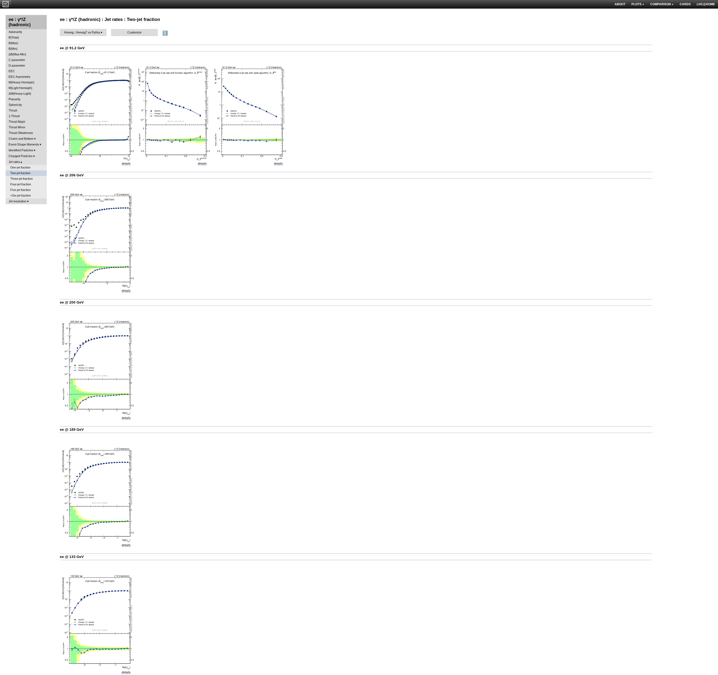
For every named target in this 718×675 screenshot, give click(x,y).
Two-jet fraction (20, 173)
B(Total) (14, 37)
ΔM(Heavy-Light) (20, 93)
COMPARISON (660, 4)
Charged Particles (21, 156)
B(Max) (13, 43)
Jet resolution (17, 201)
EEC (12, 71)
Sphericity (15, 104)
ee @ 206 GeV (72, 175)
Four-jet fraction (20, 184)
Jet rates (14, 161)
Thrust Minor (17, 127)
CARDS (685, 4)
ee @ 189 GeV (72, 429)
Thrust (13, 110)
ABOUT (620, 4)
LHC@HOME (706, 4)
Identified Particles (21, 150)
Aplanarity (15, 31)
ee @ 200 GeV (72, 302)
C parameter (17, 60)
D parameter (17, 65)
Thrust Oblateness (21, 132)
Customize (134, 32)
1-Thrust (14, 116)
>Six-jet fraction (20, 195)
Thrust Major (17, 121)
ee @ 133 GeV (72, 557)
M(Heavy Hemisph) (21, 82)
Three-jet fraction (21, 178)
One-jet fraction (20, 167)
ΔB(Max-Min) (17, 54)
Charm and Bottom (21, 138)
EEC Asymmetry (19, 76)
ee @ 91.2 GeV (72, 48)
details (126, 163)
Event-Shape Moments (24, 144)
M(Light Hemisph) (20, 88)
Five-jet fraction (20, 190)
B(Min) (13, 48)
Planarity (14, 99)
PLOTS (636, 4)
